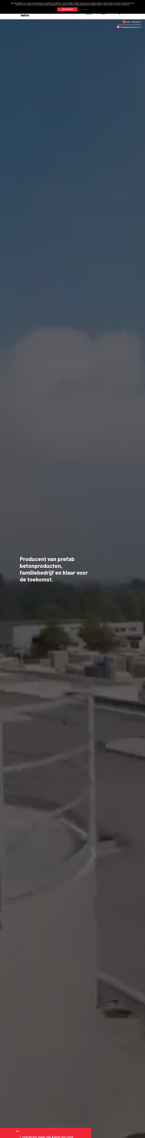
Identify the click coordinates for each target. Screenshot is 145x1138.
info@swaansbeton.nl (130, 27)
